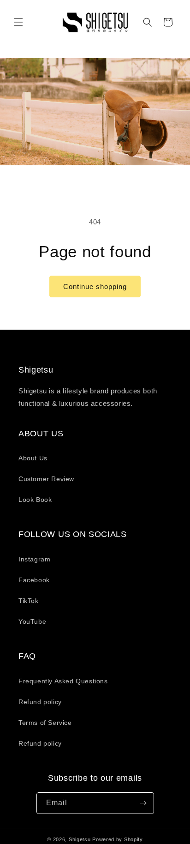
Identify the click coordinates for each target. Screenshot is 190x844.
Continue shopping (95, 286)
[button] (18, 22)
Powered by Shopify (117, 839)
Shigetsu (80, 839)
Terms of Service (45, 722)
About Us (33, 458)
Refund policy (40, 701)
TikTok (28, 600)
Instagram (34, 559)
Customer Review (46, 478)
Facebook (34, 580)
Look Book (35, 499)
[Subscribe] (143, 803)
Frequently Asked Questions (63, 681)
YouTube (32, 621)
